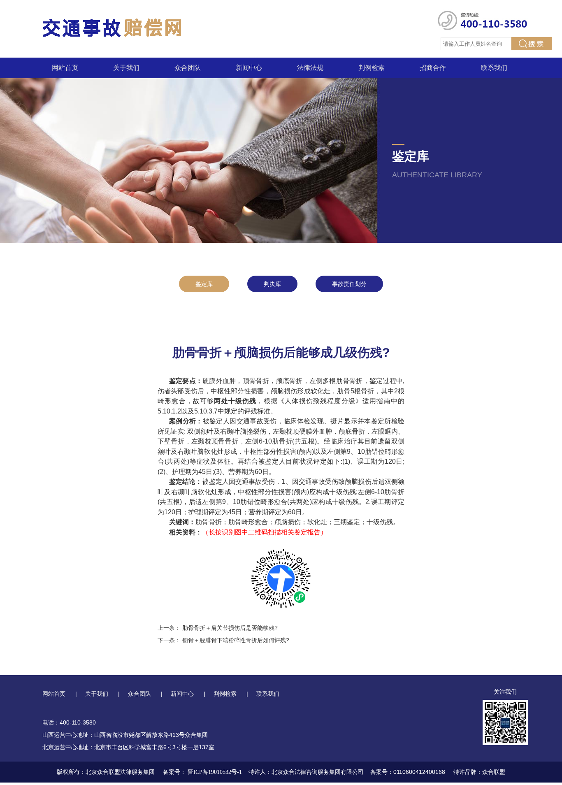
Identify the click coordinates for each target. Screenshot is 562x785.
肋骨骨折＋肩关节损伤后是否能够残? (230, 628)
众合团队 (187, 67)
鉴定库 (204, 284)
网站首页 (65, 67)
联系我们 (494, 67)
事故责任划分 (349, 284)
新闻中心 (249, 67)
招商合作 (433, 67)
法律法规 (310, 67)
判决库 (272, 284)
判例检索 (371, 67)
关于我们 (126, 67)
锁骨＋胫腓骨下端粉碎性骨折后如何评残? (235, 640)
